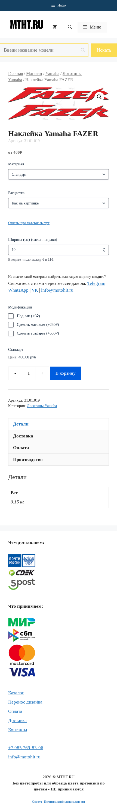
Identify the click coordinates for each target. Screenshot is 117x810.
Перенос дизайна (25, 702)
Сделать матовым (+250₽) (38, 325)
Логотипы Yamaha (42, 406)
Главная (15, 73)
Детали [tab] (21, 424)
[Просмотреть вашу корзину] (54, 27)
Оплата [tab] (21, 447)
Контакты (17, 729)
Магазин (34, 73)
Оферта (37, 801)
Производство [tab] (28, 459)
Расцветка (16, 193)
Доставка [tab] (23, 436)
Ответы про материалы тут (29, 223)
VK (35, 290)
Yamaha (52, 73)
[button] (70, 27)
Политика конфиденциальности (64, 801)
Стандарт (15, 350)
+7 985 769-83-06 (25, 747)
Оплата (15, 711)
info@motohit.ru (57, 290)
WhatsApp (18, 290)
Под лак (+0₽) (28, 316)
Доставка (17, 720)
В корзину (66, 373)
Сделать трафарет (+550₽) (38, 333)
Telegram (96, 283)
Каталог (16, 692)
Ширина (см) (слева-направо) (32, 240)
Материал (16, 164)
